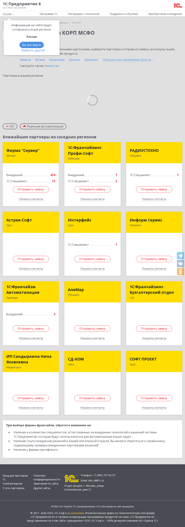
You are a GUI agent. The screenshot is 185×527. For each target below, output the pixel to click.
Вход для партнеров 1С (15, 477)
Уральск (74, 60)
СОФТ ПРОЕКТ (143, 359)
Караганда (56, 60)
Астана (40, 60)
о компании (75, 513)
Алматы (25, 60)
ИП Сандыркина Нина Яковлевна (28, 359)
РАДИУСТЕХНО (144, 150)
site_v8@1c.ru (96, 480)
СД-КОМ (76, 359)
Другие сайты (42, 488)
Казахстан (52, 66)
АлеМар (76, 289)
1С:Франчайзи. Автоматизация (22, 289)
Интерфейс (79, 220)
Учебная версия (12, 483)
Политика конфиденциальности (47, 477)
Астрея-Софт (19, 220)
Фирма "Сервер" (23, 150)
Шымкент (92, 60)
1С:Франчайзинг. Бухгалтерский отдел (152, 289)
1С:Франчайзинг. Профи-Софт (85, 150)
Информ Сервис (146, 220)
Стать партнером (13, 488)
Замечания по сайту (46, 483)
